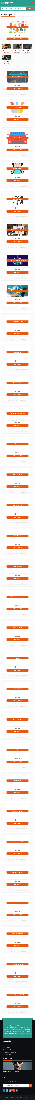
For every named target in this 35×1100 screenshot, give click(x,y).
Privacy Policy (9, 1049)
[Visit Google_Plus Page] (13, 1090)
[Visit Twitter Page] (7, 1090)
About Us (7, 1047)
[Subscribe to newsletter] (30, 1085)
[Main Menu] (32, 2)
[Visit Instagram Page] (10, 1090)
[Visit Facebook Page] (4, 1090)
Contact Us (8, 1054)
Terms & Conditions (10, 1052)
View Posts (17, 39)
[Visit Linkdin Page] (17, 1090)
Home (6, 1045)
